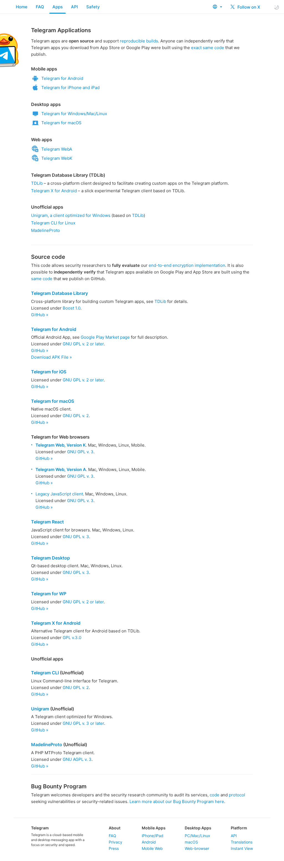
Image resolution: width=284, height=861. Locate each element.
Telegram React (47, 522)
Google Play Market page (105, 337)
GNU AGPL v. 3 (77, 759)
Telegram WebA (56, 149)
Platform (239, 827)
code (214, 794)
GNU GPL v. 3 (80, 451)
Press (114, 848)
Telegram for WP (48, 593)
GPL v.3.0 (72, 637)
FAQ (40, 6)
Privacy (115, 842)
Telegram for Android (62, 78)
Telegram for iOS (48, 371)
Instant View (242, 848)
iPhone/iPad (152, 835)
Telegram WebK (56, 158)
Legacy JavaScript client (59, 494)
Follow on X (248, 7)
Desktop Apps (198, 827)
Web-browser (197, 848)
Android (149, 842)
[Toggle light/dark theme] (276, 7)
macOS (191, 842)
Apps (57, 6)
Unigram (40, 708)
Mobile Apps (154, 827)
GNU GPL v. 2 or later (83, 343)
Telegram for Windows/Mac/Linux (74, 113)
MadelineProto (45, 230)
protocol (237, 794)
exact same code (207, 47)
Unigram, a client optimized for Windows (70, 215)
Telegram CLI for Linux (53, 223)
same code (41, 278)
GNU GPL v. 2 (76, 415)
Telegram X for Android (54, 190)
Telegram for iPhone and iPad (70, 87)
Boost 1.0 (71, 308)
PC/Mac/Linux (197, 835)
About (114, 827)
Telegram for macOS (61, 122)
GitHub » (39, 314)
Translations (241, 842)
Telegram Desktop (50, 558)
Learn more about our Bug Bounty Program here (177, 801)
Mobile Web (152, 848)
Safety (93, 6)
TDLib (37, 183)
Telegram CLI (45, 672)
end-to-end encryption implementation (187, 265)
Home (21, 6)
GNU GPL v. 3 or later (83, 723)
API (74, 6)
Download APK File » (51, 357)
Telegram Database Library (59, 293)
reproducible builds (139, 41)
